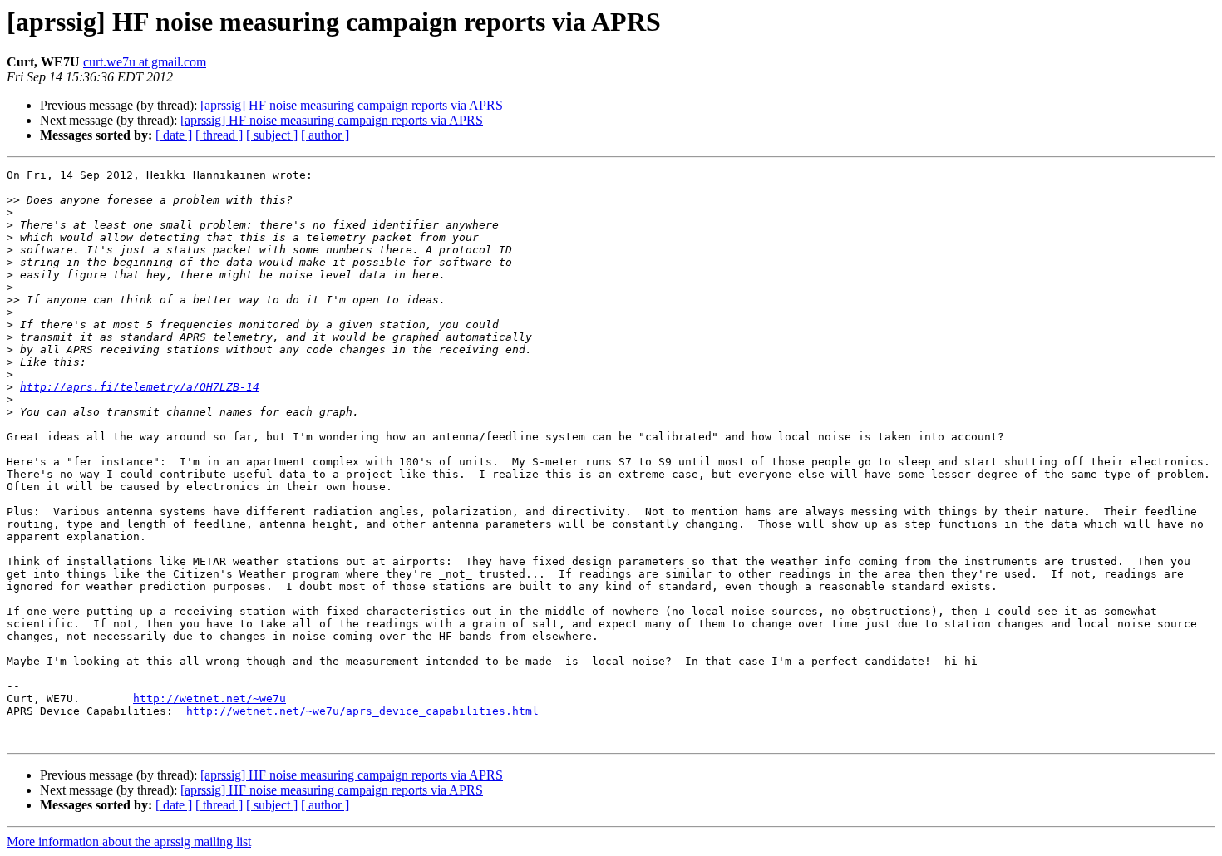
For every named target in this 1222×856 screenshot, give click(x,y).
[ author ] (325, 135)
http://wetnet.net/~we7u (209, 698)
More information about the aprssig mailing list (129, 841)
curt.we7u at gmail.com (144, 62)
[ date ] (173, 135)
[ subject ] (272, 135)
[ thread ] (219, 135)
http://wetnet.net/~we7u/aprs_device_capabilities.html (362, 711)
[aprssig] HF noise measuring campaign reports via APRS (351, 105)
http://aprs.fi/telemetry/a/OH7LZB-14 (139, 387)
